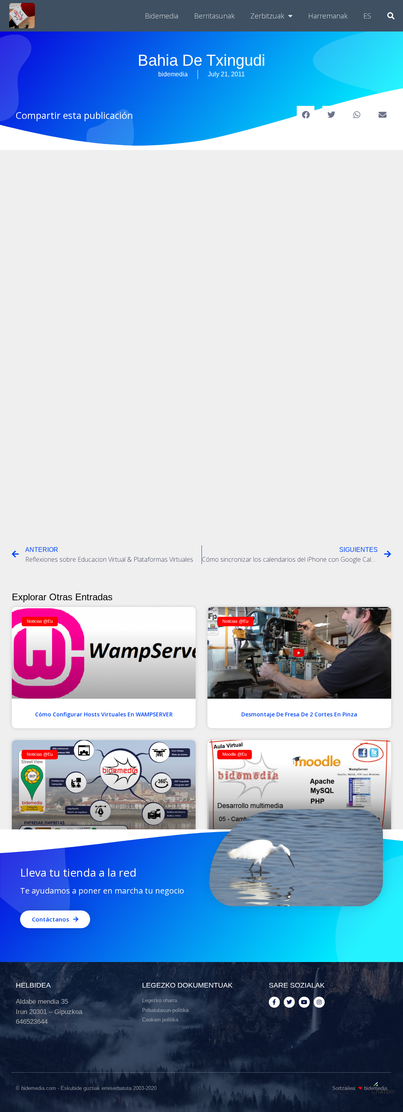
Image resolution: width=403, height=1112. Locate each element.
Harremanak (328, 15)
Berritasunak (214, 15)
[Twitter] (289, 1002)
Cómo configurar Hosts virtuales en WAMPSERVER (104, 714)
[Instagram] (319, 1002)
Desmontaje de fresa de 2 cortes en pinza (299, 714)
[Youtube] (304, 1002)
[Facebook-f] (274, 1002)
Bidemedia (161, 15)
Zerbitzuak (267, 15)
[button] (391, 15)
